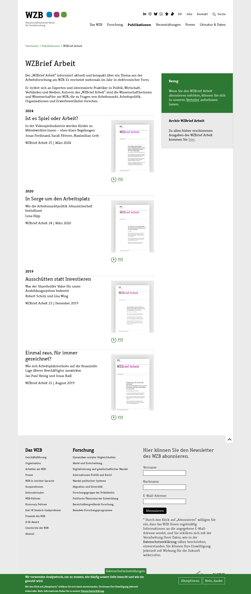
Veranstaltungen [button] (169, 26)
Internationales (34, 492)
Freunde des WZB (35, 516)
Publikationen (51, 46)
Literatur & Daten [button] (214, 26)
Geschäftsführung (35, 457)
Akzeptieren (190, 581)
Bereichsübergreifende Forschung (93, 504)
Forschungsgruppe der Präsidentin (93, 492)
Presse (29, 475)
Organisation (33, 463)
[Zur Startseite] (40, 19)
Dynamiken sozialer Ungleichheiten (94, 457)
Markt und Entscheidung (87, 463)
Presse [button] (191, 26)
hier (192, 139)
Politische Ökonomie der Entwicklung (95, 498)
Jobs (189, 14)
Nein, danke (214, 581)
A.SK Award (32, 522)
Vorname (150, 467)
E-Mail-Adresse (154, 495)
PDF (120, 179)
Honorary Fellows (36, 504)
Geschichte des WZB (37, 528)
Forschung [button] (116, 26)
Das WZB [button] (97, 26)
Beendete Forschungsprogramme (92, 510)
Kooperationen (34, 487)
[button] (226, 46)
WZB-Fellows (32, 498)
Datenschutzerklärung (160, 542)
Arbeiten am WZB (35, 469)
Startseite (31, 46)
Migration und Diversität (88, 487)
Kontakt (202, 14)
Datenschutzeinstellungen (125, 571)
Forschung (83, 450)
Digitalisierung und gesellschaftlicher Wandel (100, 469)
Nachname (151, 481)
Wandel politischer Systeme (89, 481)
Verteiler (192, 100)
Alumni (29, 534)
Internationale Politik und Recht (92, 475)
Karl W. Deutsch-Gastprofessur (43, 510)
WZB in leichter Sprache (39, 481)
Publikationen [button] (140, 26)
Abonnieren (155, 511)
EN (180, 14)
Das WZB (33, 450)
